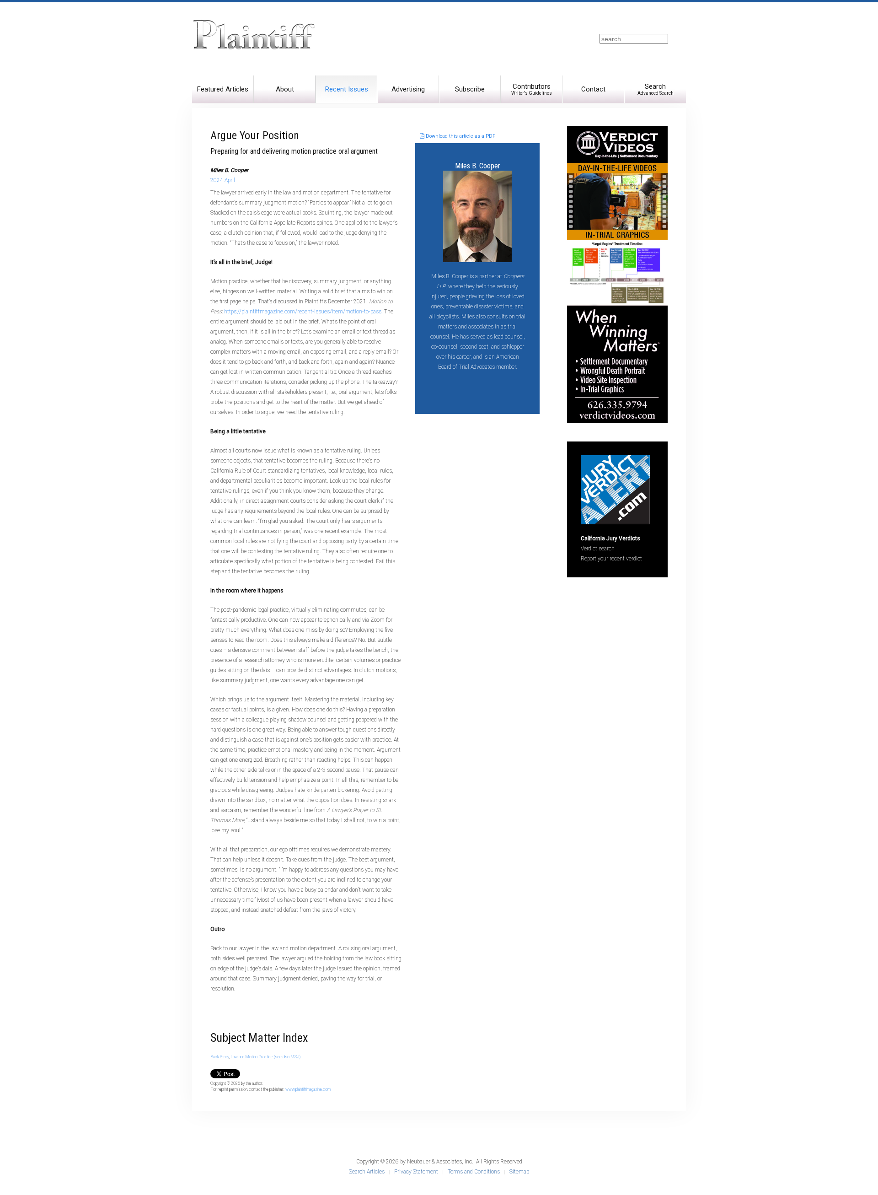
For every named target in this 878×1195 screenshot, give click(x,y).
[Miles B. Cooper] (477, 215)
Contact (593, 89)
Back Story (219, 1057)
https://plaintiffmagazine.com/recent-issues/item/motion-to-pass (302, 311)
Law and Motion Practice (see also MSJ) (265, 1057)
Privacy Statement (416, 1171)
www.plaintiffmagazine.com (308, 1089)
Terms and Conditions (474, 1171)
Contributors (531, 89)
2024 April (222, 180)
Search (655, 89)
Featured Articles (222, 89)
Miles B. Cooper (477, 165)
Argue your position (254, 135)
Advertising (408, 89)
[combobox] (634, 39)
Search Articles (367, 1171)
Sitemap (519, 1171)
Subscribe (470, 89)
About (285, 89)
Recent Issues (346, 89)
